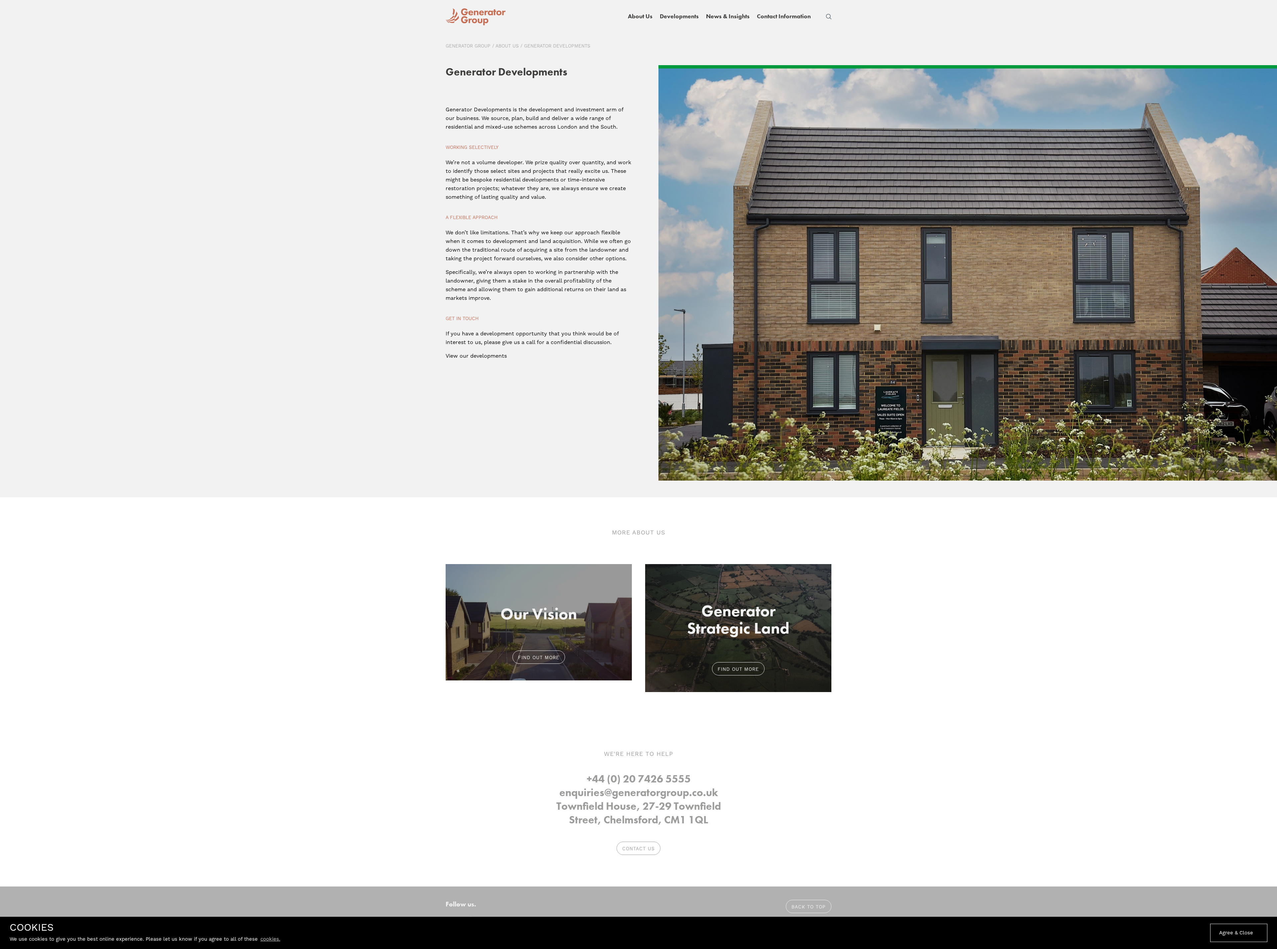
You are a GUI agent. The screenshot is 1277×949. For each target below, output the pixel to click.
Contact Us (638, 848)
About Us (640, 16)
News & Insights (728, 16)
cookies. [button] (270, 939)
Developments (679, 16)
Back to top (808, 906)
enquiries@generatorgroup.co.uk (638, 792)
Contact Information (784, 16)
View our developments (476, 356)
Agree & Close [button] (1236, 933)
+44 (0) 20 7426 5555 (639, 779)
